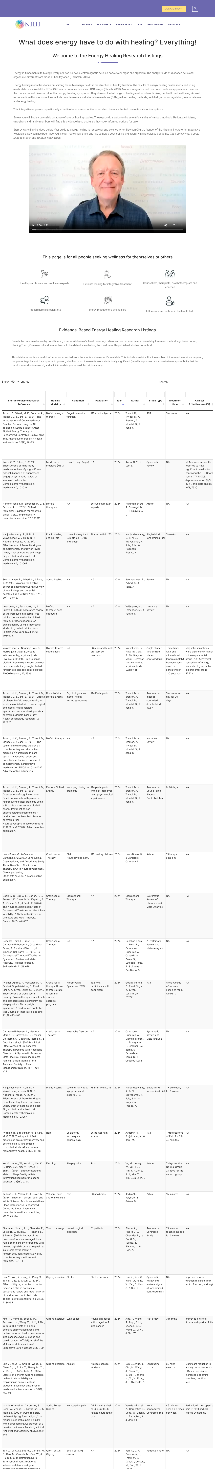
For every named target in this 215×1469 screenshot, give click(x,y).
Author (135, 400)
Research (174, 24)
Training (86, 24)
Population (101, 400)
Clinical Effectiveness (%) (199, 402)
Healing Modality (56, 402)
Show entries (15, 381)
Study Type (155, 400)
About (70, 24)
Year (119, 400)
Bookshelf (104, 24)
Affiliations (155, 24)
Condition (78, 400)
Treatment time (175, 402)
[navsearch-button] (195, 9)
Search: (163, 382)
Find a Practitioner (129, 24)
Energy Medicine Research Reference (23, 402)
